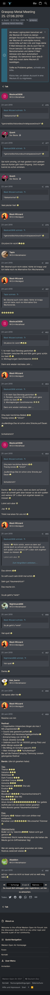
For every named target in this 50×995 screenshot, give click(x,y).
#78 (47, 187)
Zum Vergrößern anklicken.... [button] (25, 563)
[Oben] (28, 987)
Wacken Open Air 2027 (12, 979)
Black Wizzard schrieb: (13, 110)
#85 (47, 534)
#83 (47, 384)
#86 (47, 615)
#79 (47, 225)
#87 (47, 653)
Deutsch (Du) (33, 979)
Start (24, 987)
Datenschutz (37, 983)
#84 (47, 454)
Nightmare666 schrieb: (14, 658)
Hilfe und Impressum (11, 987)
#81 (47, 289)
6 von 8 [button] (25, 885)
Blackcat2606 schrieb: (13, 148)
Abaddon (13, 860)
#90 (47, 870)
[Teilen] (42, 105)
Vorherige (14, 885)
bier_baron (14, 680)
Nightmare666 (16, 604)
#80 (47, 263)
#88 (47, 691)
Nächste (36, 885)
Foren (3, 950)
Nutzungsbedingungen (20, 983)
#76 (47, 105)
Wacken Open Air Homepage (13, 945)
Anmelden (5, 966)
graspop (33, 20)
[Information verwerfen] (44, 32)
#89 (47, 714)
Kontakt (4, 954)
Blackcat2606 (15, 94)
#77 (47, 143)
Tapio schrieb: (10, 294)
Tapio (12, 252)
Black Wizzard (16, 214)
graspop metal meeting (12, 23)
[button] (4, 3)
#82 (47, 332)
